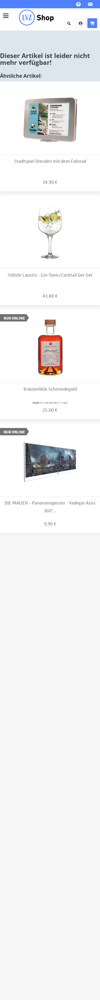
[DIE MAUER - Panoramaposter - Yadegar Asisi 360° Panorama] (50, 460)
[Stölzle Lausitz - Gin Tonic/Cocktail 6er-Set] (50, 232)
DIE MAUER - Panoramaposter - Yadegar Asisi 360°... (50, 507)
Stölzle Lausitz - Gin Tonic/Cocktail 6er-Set (50, 275)
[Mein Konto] (80, 23)
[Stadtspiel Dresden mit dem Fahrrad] (50, 118)
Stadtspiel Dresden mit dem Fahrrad (50, 161)
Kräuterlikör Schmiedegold (50, 389)
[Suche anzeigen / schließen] (69, 23)
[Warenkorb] (92, 23)
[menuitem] (7, 15)
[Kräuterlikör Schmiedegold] (50, 346)
